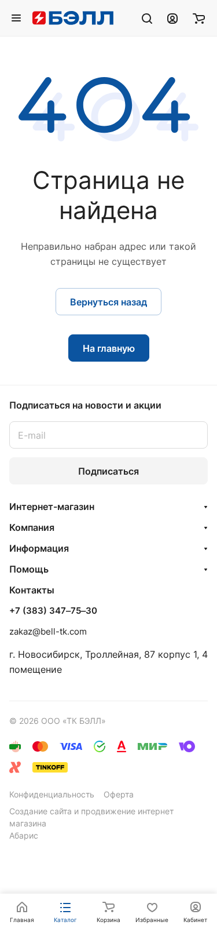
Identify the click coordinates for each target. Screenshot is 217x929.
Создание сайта (40, 811)
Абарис (23, 835)
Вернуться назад (108, 302)
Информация (39, 548)
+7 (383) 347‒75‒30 (53, 611)
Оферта (119, 794)
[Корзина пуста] (199, 18)
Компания (31, 527)
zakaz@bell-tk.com (48, 631)
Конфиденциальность (51, 794)
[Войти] (172, 18)
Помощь (29, 569)
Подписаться (108, 471)
